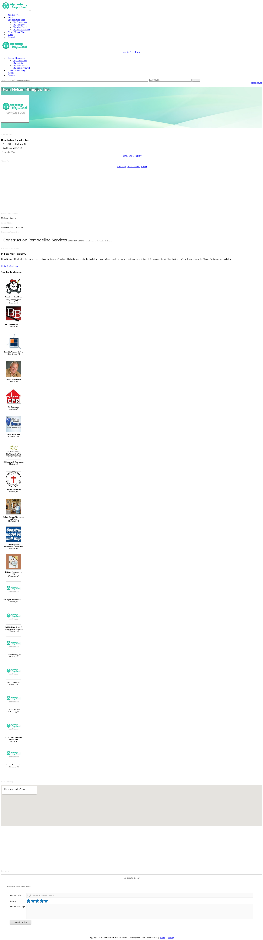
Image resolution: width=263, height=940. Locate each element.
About (10, 34)
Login (10, 17)
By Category (19, 25)
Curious (121, 166)
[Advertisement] (83, 188)
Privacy (171, 937)
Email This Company (132, 156)
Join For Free (13, 15)
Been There (133, 166)
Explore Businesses (16, 20)
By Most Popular (20, 27)
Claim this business (9, 266)
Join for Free (128, 52)
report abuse (256, 83)
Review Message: (17, 906)
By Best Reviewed (21, 29)
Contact (11, 37)
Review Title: (15, 895)
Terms (162, 937)
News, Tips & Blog (16, 32)
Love (144, 166)
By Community (20, 22)
